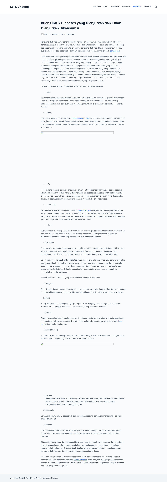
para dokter (115, 51)
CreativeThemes (51, 478)
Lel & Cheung (19, 6)
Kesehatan (137, 7)
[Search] (156, 7)
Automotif (126, 7)
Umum (105, 7)
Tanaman (147, 7)
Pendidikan (115, 7)
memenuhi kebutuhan (80, 118)
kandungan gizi (84, 210)
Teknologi (97, 7)
